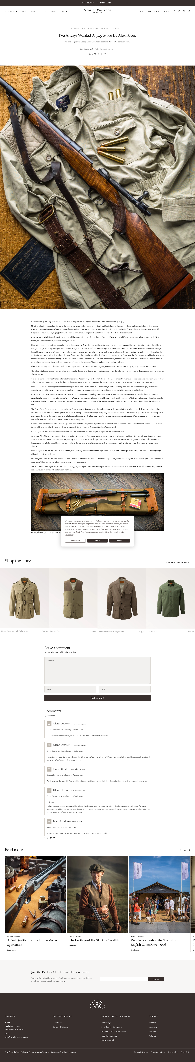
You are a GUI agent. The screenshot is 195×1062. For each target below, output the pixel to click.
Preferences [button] (69, 535)
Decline (97, 541)
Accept (119, 541)
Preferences (75, 541)
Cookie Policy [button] (80, 532)
